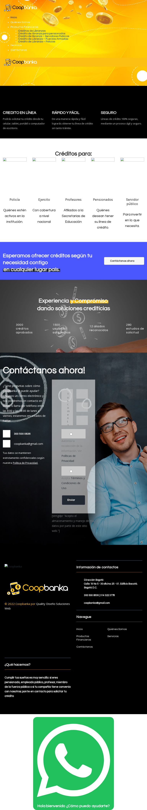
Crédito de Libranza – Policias (36, 41)
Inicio (14, 17)
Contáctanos (19, 50)
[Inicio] (20, 62)
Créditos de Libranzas (32, 31)
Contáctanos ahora (122, 261)
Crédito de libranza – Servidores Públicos (43, 36)
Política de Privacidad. (25, 463)
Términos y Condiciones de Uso (73, 483)
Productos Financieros (24, 27)
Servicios (16, 45)
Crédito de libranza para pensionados (41, 33)
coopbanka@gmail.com (28, 444)
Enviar (71, 500)
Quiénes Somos (20, 22)
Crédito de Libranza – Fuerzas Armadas (43, 39)
